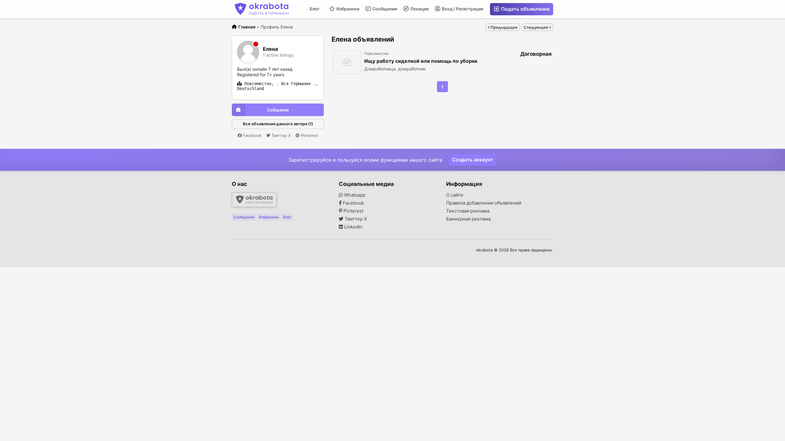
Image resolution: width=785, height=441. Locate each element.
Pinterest (309, 135)
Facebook (252, 135)
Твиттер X (280, 135)
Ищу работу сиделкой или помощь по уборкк (420, 61)
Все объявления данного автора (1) (278, 123)
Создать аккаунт (472, 159)
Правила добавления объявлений (483, 203)
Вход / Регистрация (462, 8)
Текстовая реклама (467, 211)
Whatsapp (354, 195)
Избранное (347, 8)
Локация (419, 8)
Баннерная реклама (468, 219)
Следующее (536, 27)
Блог (315, 8)
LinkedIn (352, 227)
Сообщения (384, 8)
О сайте (454, 195)
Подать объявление (525, 9)
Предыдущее (503, 27)
